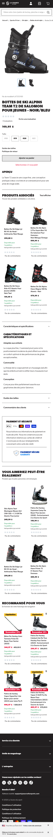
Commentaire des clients (14, 407)
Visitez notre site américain (32, 826)
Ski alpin (25, 20)
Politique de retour (9, 151)
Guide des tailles (9, 148)
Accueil (5, 20)
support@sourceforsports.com (27, 794)
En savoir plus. (12, 834)
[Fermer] (48, 825)
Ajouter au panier (26, 158)
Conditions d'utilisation (11, 805)
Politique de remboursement (14, 818)
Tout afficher (45, 195)
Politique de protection (11, 809)
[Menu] (3, 3)
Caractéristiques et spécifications (18, 326)
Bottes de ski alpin (36, 20)
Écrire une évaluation (27, 119)
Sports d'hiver (15, 20)
